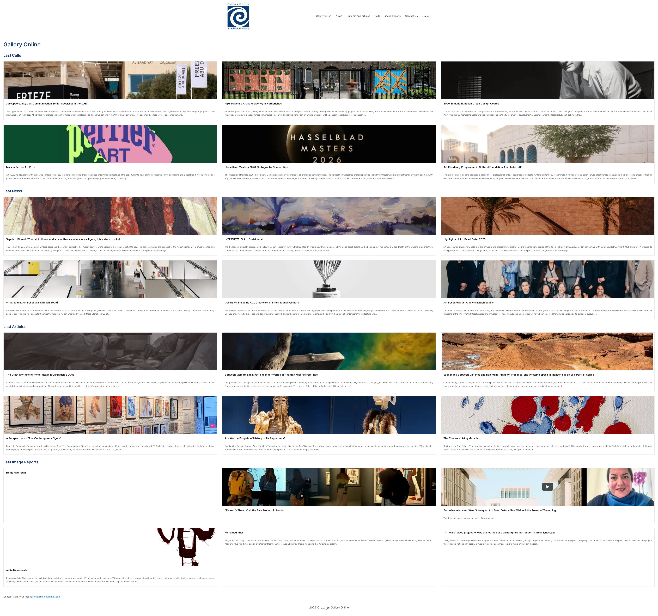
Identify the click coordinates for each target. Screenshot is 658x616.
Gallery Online (323, 16)
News (339, 16)
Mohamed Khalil (234, 532)
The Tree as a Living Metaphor (461, 438)
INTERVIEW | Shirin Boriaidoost (244, 239)
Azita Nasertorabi (17, 570)
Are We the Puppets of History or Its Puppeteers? (255, 438)
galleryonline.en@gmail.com (45, 596)
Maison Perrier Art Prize (20, 167)
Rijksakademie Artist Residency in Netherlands (253, 103)
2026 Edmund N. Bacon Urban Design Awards (471, 103)
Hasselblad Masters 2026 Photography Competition (256, 167)
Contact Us (411, 16)
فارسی (426, 16)
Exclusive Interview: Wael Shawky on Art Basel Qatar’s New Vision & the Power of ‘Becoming (499, 510)
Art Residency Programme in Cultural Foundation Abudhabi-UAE (482, 167)
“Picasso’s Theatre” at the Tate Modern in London (255, 510)
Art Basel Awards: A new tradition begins (468, 302)
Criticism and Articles (358, 16)
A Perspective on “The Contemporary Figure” (33, 438)
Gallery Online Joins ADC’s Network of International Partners (262, 302)
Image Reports (393, 16)
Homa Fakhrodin (16, 472)
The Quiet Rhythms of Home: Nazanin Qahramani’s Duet (40, 374)
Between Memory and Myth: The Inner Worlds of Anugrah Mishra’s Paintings (271, 374)
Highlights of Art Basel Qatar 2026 (464, 239)
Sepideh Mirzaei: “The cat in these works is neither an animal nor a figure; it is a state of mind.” (63, 239)
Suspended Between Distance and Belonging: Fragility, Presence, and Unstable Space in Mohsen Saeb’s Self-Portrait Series (518, 374)
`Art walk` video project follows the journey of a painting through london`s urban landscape (499, 532)
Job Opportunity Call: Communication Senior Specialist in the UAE (46, 103)
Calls (377, 16)
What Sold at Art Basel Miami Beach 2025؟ (32, 302)
